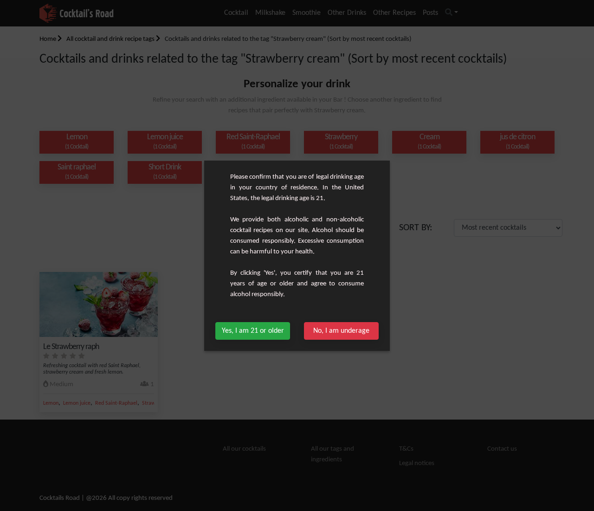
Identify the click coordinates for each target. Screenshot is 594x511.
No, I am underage (341, 331)
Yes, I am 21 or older (253, 331)
